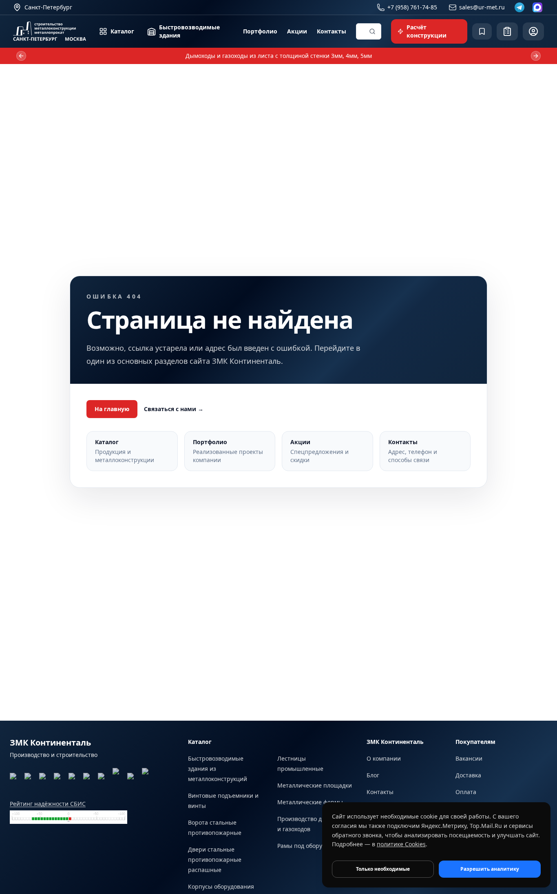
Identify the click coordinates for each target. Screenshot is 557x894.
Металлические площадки (314, 785)
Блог (373, 775)
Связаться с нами (173, 409)
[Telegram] (519, 7)
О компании (384, 758)
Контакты (331, 31)
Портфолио (260, 31)
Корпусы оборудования (221, 886)
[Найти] (372, 31)
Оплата (465, 792)
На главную (112, 409)
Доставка (468, 775)
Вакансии (468, 758)
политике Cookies (401, 844)
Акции (297, 31)
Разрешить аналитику (489, 868)
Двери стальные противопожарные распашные (214, 859)
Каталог (122, 31)
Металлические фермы (310, 802)
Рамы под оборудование (311, 846)
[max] (537, 7)
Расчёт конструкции (426, 31)
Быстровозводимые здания (189, 31)
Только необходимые (383, 868)
